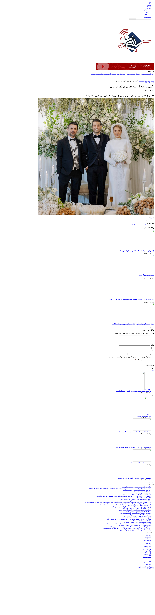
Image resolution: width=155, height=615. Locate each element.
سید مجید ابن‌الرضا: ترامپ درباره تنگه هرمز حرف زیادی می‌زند (134, 478)
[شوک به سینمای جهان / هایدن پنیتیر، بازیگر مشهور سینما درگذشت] (138, 320)
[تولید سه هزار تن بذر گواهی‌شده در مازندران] (142, 461)
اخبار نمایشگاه (147, 546)
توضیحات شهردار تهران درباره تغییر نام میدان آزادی (137, 516)
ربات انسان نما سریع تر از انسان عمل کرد (140, 514)
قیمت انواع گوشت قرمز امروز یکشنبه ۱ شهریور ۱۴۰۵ (136, 522)
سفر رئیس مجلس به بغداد (144, 416)
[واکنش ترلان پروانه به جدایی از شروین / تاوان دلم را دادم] (138, 247)
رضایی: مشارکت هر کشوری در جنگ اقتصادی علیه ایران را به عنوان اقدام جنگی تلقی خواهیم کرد (125, 503)
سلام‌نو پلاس (147, 14)
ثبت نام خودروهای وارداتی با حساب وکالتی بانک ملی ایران (136, 513)
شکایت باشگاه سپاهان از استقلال (142, 497)
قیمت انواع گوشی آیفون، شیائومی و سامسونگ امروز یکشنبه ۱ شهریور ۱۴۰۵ (130, 526)
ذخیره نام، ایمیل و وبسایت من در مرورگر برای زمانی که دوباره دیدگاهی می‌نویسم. (130, 357)
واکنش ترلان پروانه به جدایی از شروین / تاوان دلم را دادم (136, 250)
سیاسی (149, 3)
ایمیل (152, 351)
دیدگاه (152, 345)
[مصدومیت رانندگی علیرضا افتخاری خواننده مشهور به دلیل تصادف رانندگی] (138, 296)
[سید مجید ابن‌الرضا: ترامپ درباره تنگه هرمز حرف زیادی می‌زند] (142, 476)
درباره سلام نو (147, 562)
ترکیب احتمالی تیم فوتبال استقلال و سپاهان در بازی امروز (135, 530)
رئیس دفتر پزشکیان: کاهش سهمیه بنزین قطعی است (140, 74)
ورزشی (149, 11)
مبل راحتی (148, 538)
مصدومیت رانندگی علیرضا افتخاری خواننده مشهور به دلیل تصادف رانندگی (131, 299)
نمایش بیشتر (151, 482)
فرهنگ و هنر (148, 9)
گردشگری (148, 6)
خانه (150, 2)
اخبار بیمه (148, 543)
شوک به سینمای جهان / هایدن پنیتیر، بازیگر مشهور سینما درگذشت (133, 324)
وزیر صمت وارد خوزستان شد (143, 493)
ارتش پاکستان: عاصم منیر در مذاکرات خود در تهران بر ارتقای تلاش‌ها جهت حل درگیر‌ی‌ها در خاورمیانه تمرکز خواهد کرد (119, 488)
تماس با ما (148, 564)
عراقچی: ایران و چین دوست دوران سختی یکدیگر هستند (136, 487)
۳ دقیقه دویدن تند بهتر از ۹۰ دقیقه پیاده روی (139, 505)
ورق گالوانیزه (147, 550)
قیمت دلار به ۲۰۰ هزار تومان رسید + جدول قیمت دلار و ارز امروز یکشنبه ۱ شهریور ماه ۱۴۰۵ (126, 528)
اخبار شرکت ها (147, 544)
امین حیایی (151, 218)
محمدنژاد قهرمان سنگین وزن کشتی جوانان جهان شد (137, 508)
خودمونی (148, 547)
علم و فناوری (147, 12)
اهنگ (150, 555)
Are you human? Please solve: (146, 359)
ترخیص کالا (148, 552)
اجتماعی (149, 8)
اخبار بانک (148, 541)
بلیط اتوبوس (148, 535)
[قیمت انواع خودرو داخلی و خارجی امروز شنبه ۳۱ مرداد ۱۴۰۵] (142, 430)
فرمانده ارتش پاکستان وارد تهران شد (141, 491)
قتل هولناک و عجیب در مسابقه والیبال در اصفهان (138, 511)
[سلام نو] (133, 56)
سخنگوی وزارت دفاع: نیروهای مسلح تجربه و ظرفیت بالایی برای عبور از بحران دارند (129, 519)
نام (153, 348)
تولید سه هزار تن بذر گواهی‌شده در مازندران (139, 462)
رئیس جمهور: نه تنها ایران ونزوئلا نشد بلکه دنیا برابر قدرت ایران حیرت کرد (131, 507)
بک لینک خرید (147, 554)
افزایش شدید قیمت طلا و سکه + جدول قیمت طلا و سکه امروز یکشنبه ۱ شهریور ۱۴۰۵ (128, 523)
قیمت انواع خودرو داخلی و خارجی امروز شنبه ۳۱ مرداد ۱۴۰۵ (135, 431)
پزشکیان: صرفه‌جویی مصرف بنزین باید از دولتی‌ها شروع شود (135, 510)
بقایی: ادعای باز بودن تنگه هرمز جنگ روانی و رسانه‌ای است (135, 494)
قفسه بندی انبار (147, 557)
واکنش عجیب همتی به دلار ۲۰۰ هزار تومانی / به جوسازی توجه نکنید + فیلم (131, 500)
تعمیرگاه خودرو (147, 549)
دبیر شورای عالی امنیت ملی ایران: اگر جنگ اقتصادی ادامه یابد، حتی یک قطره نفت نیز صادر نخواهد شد (124, 496)
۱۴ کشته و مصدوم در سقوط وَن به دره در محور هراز (137, 517)
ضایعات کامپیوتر (146, 540)
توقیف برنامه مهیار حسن (146, 275)
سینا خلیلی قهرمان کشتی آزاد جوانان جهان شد (139, 520)
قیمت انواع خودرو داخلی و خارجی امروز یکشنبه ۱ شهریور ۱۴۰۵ (134, 525)
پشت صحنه (142, 81)
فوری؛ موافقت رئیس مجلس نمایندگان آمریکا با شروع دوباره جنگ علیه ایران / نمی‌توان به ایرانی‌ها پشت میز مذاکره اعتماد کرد (118, 502)
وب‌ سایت (151, 354)
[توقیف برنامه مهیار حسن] (138, 272)
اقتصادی (149, 5)
